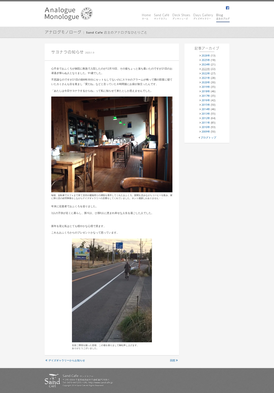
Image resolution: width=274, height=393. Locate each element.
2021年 (205, 78)
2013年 (205, 113)
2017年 (205, 95)
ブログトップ (208, 137)
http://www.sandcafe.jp (101, 382)
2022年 (205, 73)
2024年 (205, 64)
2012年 (205, 118)
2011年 (205, 122)
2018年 (205, 91)
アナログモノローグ (63, 32)
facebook (227, 8)
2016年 (205, 100)
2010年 (205, 127)
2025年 (205, 60)
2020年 (205, 82)
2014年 (205, 109)
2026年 (205, 55)
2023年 (205, 69)
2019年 (205, 87)
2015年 (205, 104)
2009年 (205, 131)
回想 (172, 360)
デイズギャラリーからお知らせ (66, 360)
